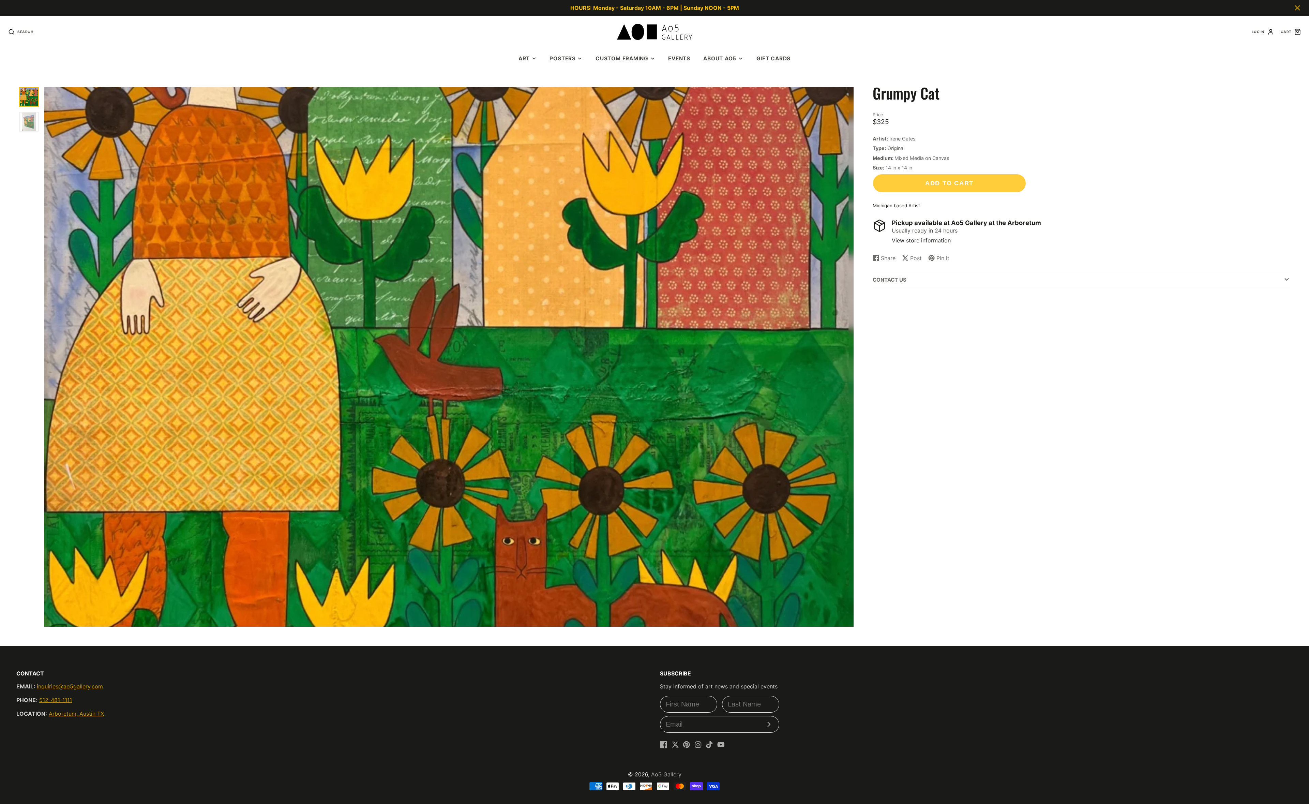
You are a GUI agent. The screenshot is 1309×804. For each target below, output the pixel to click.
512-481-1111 (55, 700)
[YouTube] (721, 744)
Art (524, 58)
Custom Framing (622, 58)
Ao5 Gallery (666, 774)
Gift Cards (773, 58)
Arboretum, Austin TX (76, 713)
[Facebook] (663, 744)
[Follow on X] (675, 744)
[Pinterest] (686, 744)
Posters (562, 58)
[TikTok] (709, 744)
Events (679, 58)
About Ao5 (719, 58)
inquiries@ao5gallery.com (70, 686)
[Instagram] (698, 744)
